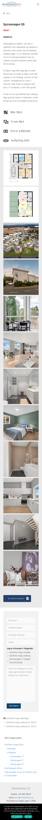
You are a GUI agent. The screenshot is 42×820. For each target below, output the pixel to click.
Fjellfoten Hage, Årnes (14, 744)
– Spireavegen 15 (16, 756)
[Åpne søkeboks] (38, 4)
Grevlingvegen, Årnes (13, 768)
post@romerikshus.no (24, 797)
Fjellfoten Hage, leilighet (19, 652)
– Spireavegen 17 (16, 760)
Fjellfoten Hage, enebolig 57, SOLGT (21, 722)
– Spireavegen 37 (16, 764)
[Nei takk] (39, 812)
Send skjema (13, 706)
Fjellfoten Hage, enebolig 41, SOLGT (21, 726)
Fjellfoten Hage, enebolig (20, 655)
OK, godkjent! (17, 817)
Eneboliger (11, 748)
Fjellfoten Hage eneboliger (17, 718)
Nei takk (28, 817)
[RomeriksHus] (11, 4)
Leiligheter (11, 752)
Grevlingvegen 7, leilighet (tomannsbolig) (19, 661)
